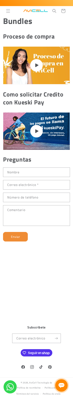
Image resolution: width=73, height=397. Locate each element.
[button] (8, 10)
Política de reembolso (29, 387)
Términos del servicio (27, 393)
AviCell (33, 382)
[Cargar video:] (36, 65)
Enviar (15, 236)
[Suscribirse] (56, 338)
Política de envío (52, 393)
